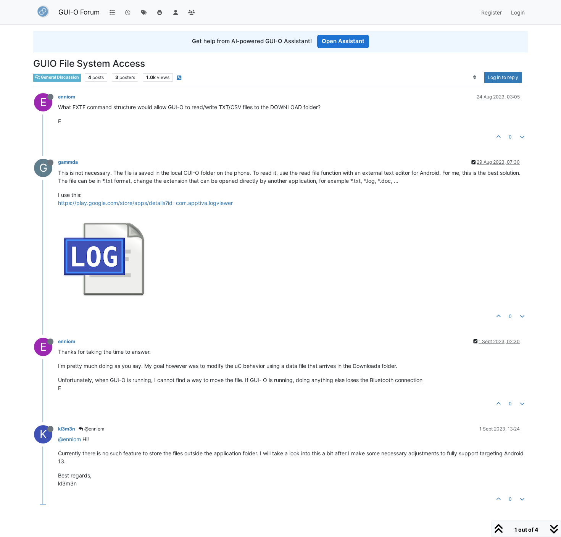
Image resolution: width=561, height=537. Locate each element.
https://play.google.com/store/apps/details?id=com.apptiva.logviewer (145, 203)
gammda (68, 162)
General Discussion (59, 77)
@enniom (93, 429)
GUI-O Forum (79, 12)
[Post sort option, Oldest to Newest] (475, 77)
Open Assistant (343, 41)
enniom (66, 97)
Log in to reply (503, 77)
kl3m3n (66, 429)
